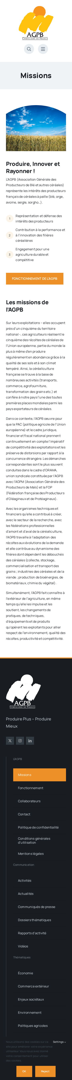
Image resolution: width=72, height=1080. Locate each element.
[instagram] (20, 741)
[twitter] (10, 741)
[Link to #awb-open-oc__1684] (43, 49)
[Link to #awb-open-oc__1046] (29, 49)
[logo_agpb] (36, 7)
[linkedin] (30, 741)
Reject (45, 1071)
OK (24, 1071)
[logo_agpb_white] (23, 676)
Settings (58, 1042)
